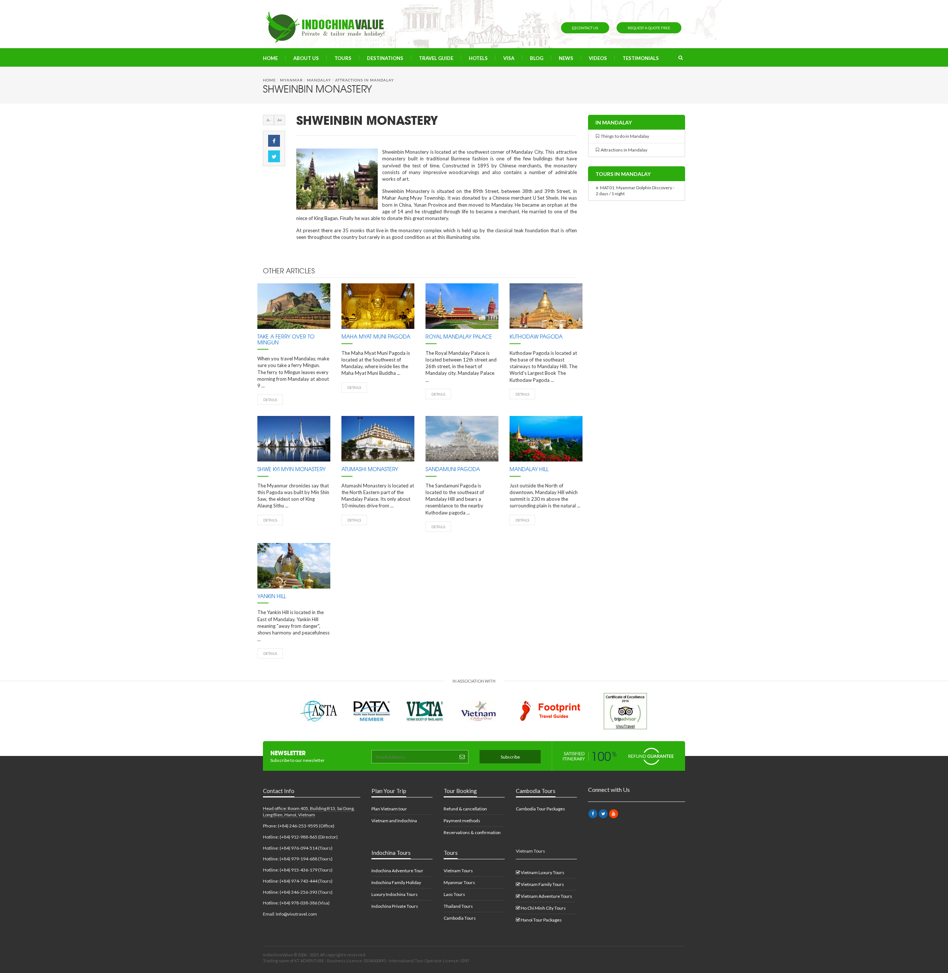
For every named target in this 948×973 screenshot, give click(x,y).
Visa (508, 58)
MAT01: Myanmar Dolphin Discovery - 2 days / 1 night (635, 191)
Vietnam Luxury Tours (542, 872)
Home (270, 58)
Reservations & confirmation (472, 832)
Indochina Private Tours (394, 906)
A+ (279, 120)
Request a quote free (649, 28)
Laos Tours (454, 894)
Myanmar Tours (459, 882)
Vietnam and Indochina (394, 820)
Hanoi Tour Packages (541, 920)
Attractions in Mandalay (364, 80)
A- (268, 120)
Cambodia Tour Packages (540, 809)
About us (306, 58)
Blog (536, 58)
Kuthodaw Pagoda (536, 337)
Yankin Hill (271, 596)
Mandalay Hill (529, 469)
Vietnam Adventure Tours (546, 896)
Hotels (478, 58)
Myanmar (291, 80)
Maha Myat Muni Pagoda (375, 337)
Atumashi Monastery (369, 469)
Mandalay (319, 80)
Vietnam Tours (458, 870)
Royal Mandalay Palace (458, 337)
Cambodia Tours (460, 918)
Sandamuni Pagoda (452, 469)
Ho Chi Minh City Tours (543, 908)
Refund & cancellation (465, 809)
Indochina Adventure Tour (397, 870)
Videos (598, 58)
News (566, 58)
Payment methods (462, 820)
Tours (342, 58)
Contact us (587, 28)
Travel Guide (436, 58)
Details (270, 399)
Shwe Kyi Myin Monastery (291, 469)
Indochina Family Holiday (396, 882)
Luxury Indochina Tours (394, 894)
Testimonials (640, 58)
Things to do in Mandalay (624, 136)
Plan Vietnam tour (389, 809)
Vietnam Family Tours (542, 884)
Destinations (385, 58)
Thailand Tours (458, 906)
